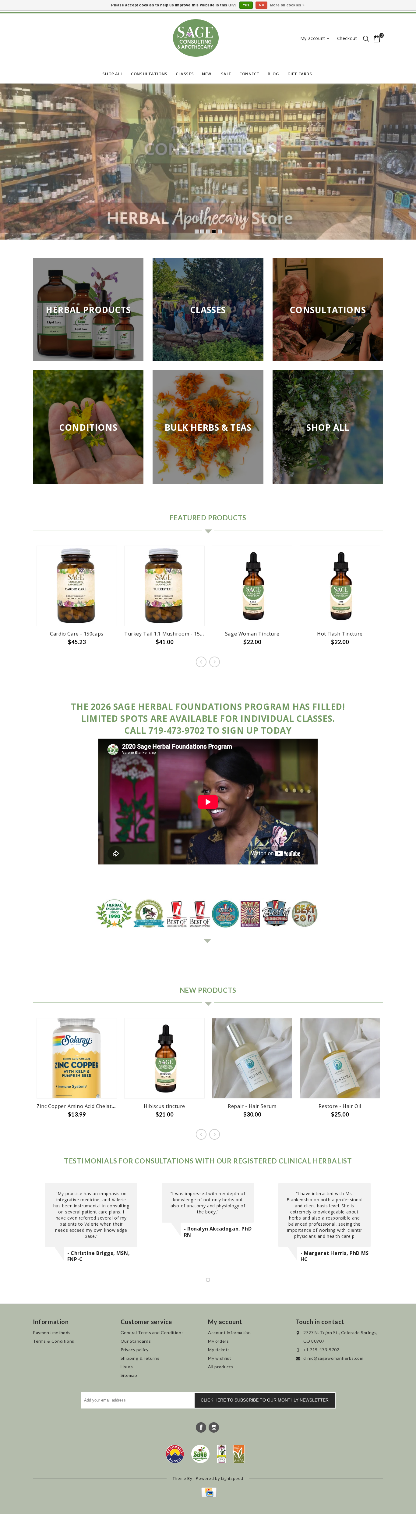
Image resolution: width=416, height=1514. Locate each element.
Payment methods (52, 1332)
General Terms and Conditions (152, 1332)
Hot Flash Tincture (340, 633)
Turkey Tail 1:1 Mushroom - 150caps (169, 633)
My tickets (219, 1349)
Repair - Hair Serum (252, 1106)
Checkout (347, 38)
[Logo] (200, 1454)
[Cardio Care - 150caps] (77, 586)
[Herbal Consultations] (208, 162)
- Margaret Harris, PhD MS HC (335, 1256)
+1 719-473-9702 (321, 1349)
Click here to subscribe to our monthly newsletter (265, 1400)
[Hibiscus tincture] (164, 1058)
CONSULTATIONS (149, 74)
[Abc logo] (221, 1454)
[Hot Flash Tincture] (340, 586)
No (261, 5)
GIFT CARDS (299, 74)
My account (312, 38)
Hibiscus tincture (164, 1106)
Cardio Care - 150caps (77, 633)
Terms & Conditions (53, 1341)
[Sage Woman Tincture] (252, 586)
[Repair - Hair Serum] (252, 1058)
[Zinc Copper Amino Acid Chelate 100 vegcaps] (77, 1058)
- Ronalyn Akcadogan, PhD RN (218, 1231)
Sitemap (129, 1375)
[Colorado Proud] (175, 1454)
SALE (226, 74)
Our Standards (136, 1341)
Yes (246, 5)
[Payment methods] (208, 1495)
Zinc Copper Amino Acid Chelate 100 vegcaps (91, 1106)
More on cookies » (287, 5)
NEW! (207, 74)
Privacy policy (135, 1349)
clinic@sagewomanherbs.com (333, 1358)
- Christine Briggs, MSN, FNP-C (98, 1256)
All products (220, 1366)
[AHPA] (239, 1454)
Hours (127, 1366)
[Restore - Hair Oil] (340, 1058)
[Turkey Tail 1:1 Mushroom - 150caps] (164, 586)
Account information (229, 1332)
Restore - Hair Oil (340, 1106)
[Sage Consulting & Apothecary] (196, 38)
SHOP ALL (112, 74)
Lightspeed (232, 1478)
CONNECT (249, 74)
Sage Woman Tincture (252, 633)
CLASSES (185, 74)
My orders (218, 1341)
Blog (273, 74)
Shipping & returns (140, 1358)
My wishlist (219, 1358)
